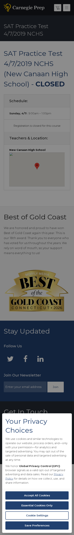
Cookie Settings (37, 515)
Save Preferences (37, 525)
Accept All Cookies (37, 495)
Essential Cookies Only (37, 505)
